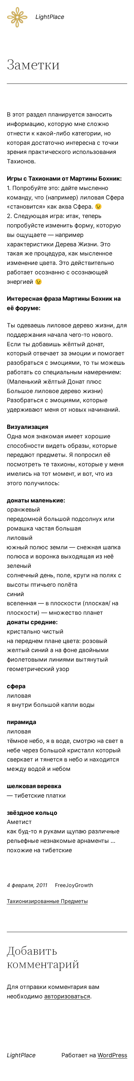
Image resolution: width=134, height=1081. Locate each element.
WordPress (112, 1055)
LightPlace (49, 16)
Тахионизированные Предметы (47, 901)
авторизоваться (67, 996)
